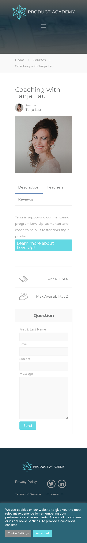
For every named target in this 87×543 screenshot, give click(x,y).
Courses (39, 60)
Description (28, 187)
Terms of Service (28, 494)
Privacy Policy (26, 482)
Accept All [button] (42, 533)
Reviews (25, 199)
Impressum (54, 494)
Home (20, 60)
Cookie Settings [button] (18, 533)
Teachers (55, 187)
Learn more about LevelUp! (35, 245)
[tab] (29, 187)
